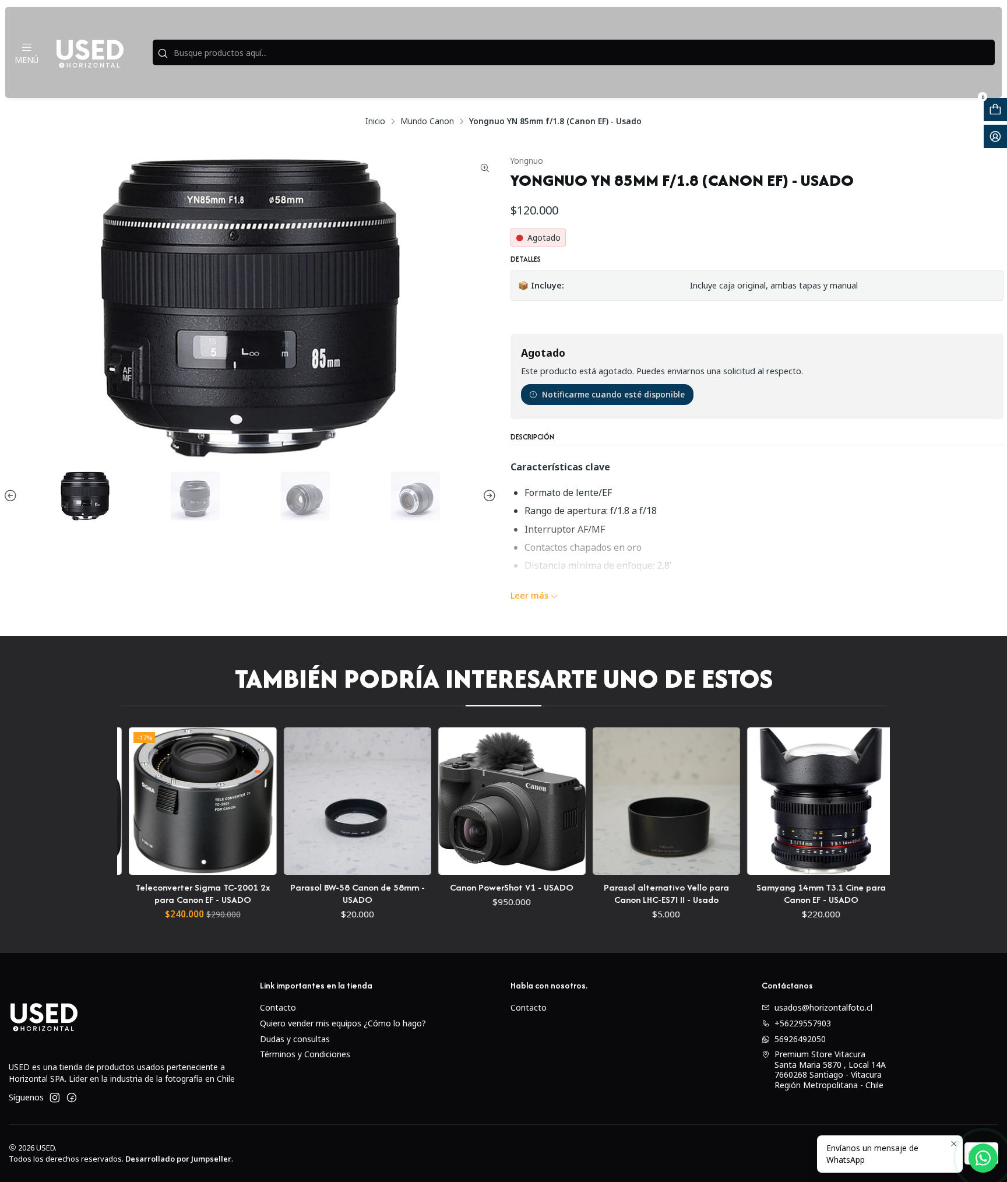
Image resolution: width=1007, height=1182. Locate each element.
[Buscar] (162, 53)
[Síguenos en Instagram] (55, 1097)
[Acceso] (995, 136)
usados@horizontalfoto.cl (823, 1007)
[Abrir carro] (995, 109)
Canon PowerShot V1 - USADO (456, 887)
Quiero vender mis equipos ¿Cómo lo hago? (343, 1023)
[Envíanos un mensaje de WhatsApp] (983, 1158)
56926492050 (800, 1038)
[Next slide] (488, 496)
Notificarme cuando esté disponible (613, 394)
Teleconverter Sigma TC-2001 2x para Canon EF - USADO (147, 893)
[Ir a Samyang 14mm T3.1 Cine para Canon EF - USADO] (765, 801)
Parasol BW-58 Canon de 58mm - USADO (302, 893)
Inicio (375, 121)
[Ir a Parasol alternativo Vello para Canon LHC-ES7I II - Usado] (611, 801)
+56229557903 (802, 1023)
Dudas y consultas (295, 1038)
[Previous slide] (12, 496)
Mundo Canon (427, 121)
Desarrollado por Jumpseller (178, 1158)
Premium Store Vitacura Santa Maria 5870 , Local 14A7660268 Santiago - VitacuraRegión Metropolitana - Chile (830, 1069)
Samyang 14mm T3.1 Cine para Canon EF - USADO (765, 893)
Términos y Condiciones (305, 1054)
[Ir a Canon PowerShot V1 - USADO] (456, 801)
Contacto (278, 1007)
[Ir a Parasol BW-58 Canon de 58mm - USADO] (302, 801)
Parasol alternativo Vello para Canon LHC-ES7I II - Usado (611, 893)
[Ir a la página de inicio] (90, 52)
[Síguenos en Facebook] (72, 1097)
